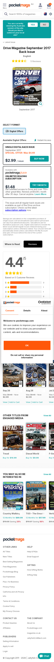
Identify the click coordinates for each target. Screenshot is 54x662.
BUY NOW (39, 158)
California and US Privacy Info (13, 594)
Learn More (40, 194)
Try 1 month (39, 185)
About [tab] (44, 310)
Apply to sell (8, 646)
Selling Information (11, 641)
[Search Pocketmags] (6, 14)
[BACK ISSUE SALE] (13, 386)
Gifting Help (32, 575)
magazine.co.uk (33, 633)
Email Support (33, 557)
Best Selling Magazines (13, 562)
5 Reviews (36, 61)
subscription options (15, 210)
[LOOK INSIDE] (27, 104)
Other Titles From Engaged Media (15, 415)
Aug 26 (29, 390)
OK (27, 345)
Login (5, 651)
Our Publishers (9, 577)
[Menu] (4, 5)
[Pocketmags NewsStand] (19, 6)
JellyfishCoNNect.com (36, 638)
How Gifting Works (35, 570)
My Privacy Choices (11, 611)
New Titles (7, 557)
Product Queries (10, 623)
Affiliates (7, 628)
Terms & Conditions (11, 601)
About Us (31, 623)
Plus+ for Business (11, 582)
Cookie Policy (9, 606)
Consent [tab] (9, 310)
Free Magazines (10, 567)
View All (47, 415)
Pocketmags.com (34, 628)
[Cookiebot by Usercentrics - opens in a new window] (38, 302)
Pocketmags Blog (10, 572)
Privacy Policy (9, 587)
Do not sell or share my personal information (27, 356)
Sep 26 (6, 390)
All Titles (6, 552)
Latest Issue (10, 42)
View (5, 402)
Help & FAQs (32, 552)
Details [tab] (27, 310)
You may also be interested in (14, 474)
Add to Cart (14, 402)
